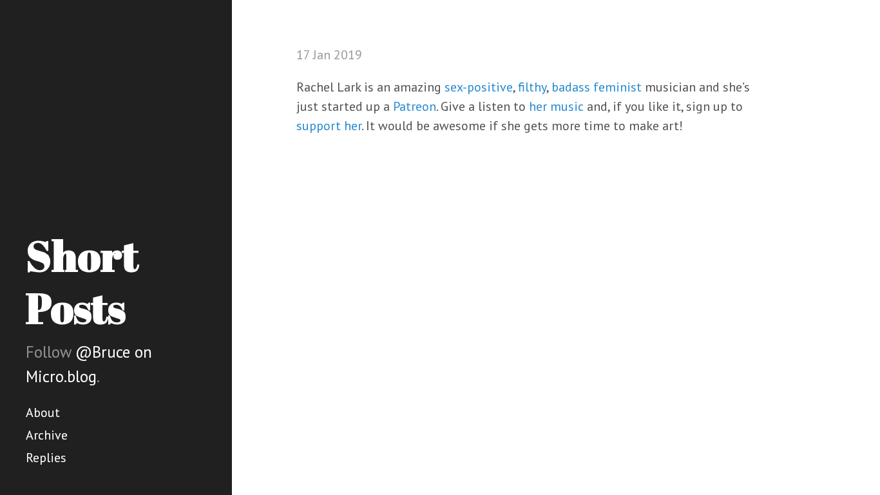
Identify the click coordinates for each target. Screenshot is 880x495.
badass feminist (596, 87)
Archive (47, 435)
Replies (46, 457)
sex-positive (479, 87)
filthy (532, 87)
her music (556, 106)
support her (328, 125)
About (43, 412)
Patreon (414, 106)
